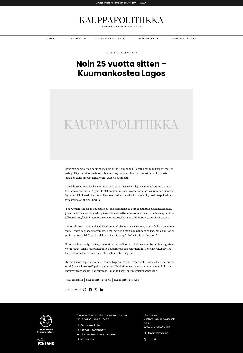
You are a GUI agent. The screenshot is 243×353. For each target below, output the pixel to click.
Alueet (75, 38)
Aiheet (51, 38)
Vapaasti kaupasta (110, 38)
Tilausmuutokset (182, 38)
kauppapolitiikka (75, 279)
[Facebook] (155, 339)
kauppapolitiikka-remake (127, 279)
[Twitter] (145, 339)
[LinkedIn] (150, 339)
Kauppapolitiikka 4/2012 (98, 279)
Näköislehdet (149, 38)
